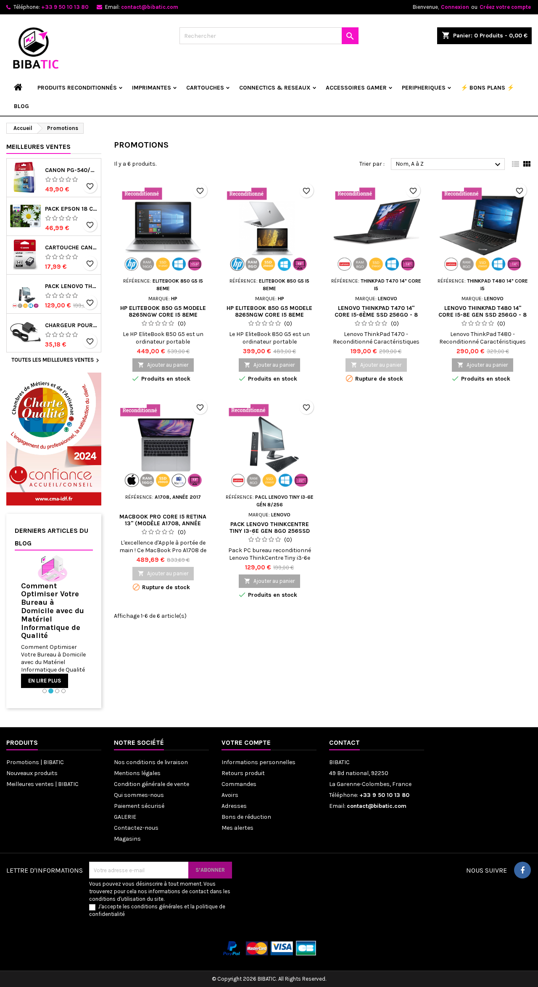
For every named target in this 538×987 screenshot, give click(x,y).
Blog (21, 106)
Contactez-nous (136, 827)
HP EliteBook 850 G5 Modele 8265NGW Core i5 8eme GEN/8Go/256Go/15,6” (269, 314)
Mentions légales (137, 773)
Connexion (455, 7)
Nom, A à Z (449, 164)
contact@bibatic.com (149, 7)
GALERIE (125, 816)
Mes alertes (237, 827)
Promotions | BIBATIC (35, 762)
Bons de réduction (246, 816)
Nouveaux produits (32, 773)
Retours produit (243, 773)
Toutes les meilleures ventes (56, 360)
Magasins (127, 838)
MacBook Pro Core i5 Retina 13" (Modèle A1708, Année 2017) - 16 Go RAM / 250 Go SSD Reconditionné (162, 526)
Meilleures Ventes (38, 147)
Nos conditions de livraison (151, 762)
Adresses (234, 806)
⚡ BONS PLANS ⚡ (487, 87)
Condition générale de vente (151, 784)
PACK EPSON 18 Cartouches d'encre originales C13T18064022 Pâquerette (71, 209)
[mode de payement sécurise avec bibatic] (269, 947)
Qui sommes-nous (139, 795)
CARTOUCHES (205, 87)
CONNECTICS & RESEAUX (275, 87)
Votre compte (246, 742)
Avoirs (230, 795)
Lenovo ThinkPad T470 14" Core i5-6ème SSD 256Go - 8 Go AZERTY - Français (376, 314)
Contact (344, 742)
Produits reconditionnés (77, 87)
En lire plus (44, 680)
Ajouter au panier (163, 365)
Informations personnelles (258, 762)
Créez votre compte (505, 7)
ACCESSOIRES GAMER (356, 87)
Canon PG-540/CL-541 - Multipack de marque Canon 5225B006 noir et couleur (71, 170)
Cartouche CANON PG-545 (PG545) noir (71, 247)
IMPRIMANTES (151, 87)
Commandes (239, 784)
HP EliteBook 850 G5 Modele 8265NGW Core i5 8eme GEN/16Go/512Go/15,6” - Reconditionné (163, 318)
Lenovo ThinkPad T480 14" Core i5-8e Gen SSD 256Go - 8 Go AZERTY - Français (482, 314)
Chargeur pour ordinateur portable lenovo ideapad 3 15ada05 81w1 (71, 325)
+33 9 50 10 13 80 (65, 7)
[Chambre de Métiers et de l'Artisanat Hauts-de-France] (53, 438)
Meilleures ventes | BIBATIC (42, 784)
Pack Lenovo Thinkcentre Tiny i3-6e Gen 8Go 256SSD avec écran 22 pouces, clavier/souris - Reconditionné (71, 286)
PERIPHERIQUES (424, 87)
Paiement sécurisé (139, 806)
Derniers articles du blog (51, 537)
